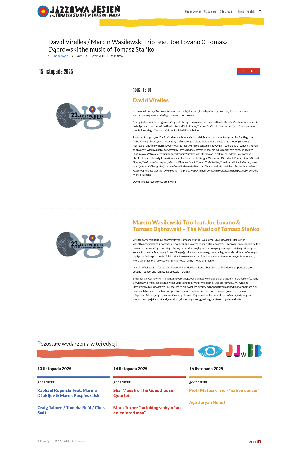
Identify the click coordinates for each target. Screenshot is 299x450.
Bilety (241, 11)
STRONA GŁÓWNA (58, 56)
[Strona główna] (80, 11)
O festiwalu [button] (226, 11)
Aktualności (210, 11)
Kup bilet (249, 71)
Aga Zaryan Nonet (207, 402)
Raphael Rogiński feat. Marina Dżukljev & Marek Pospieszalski (69, 393)
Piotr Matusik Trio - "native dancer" (224, 390)
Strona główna (193, 11)
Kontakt (251, 11)
